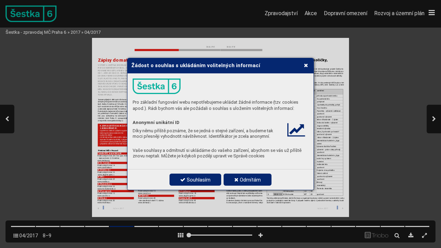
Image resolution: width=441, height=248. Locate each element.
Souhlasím (198, 180)
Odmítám (249, 180)
